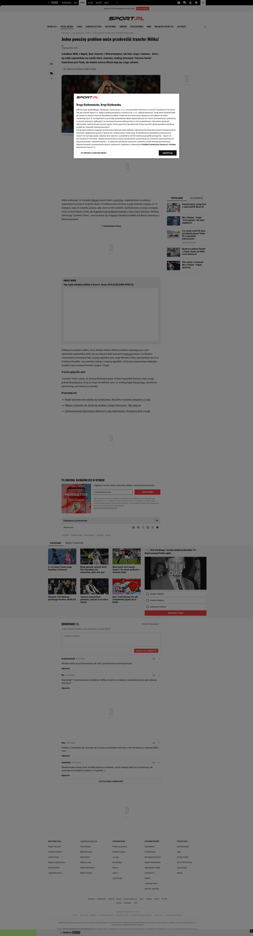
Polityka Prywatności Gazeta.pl (155, 144)
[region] (126, 126)
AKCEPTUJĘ (168, 153)
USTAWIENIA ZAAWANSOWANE (93, 153)
